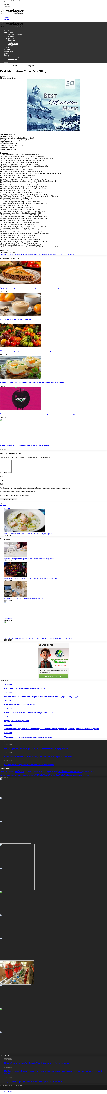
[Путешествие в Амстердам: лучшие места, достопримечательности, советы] (17, 913)
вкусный (7, 771)
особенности (64, 771)
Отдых (6, 47)
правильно (90, 771)
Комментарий (5, 472)
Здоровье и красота (11, 38)
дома (25, 771)
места (56, 771)
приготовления (28, 775)
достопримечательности (34, 771)
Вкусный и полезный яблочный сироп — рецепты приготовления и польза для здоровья (40, 414)
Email (2, 480)
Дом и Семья (8, 32)
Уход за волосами (14, 42)
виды (2, 772)
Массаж (11, 45)
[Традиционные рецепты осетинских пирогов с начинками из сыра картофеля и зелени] (20, 284)
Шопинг (7, 53)
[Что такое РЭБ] (15, 616)
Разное (6, 55)
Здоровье (11, 40)
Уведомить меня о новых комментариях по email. (20, 492)
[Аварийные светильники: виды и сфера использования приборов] (15, 1007)
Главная (7, 30)
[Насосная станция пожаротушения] (17, 983)
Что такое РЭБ (9, 618)
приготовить (19, 775)
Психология (8, 51)
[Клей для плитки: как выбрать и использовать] (17, 960)
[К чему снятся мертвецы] (17, 866)
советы (86, 775)
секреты (79, 775)
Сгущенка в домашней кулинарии (15, 319)
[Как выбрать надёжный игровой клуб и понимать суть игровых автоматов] (15, 577)
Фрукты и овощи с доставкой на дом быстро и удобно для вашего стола (33, 351)
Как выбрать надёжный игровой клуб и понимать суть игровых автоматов (31, 578)
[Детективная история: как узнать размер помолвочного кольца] (17, 936)
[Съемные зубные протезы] (20, 1054)
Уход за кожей (13, 44)
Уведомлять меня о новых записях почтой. (18, 495)
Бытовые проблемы (15, 34)
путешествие (42, 774)
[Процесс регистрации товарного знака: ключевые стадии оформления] (15, 557)
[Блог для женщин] (12, 14)
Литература (12, 59)
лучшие (50, 771)
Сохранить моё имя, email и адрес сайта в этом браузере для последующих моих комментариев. (37, 488)
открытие (84, 771)
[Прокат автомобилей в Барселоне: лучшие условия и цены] (15, 819)
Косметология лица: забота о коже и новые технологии (24, 598)
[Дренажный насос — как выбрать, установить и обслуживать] (16, 1030)
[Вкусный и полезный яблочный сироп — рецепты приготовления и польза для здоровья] (20, 410)
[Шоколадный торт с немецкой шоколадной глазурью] (20, 441)
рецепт (71, 775)
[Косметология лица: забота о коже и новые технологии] (15, 596)
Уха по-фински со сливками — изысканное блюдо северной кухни (28, 534)
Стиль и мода (9, 36)
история (45, 771)
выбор (12, 771)
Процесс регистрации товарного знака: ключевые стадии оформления (29, 559)
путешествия (59, 774)
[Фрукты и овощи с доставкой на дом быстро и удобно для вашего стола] (20, 347)
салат (75, 775)
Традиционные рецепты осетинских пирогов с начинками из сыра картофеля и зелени (39, 288)
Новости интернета (15, 57)
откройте (76, 771)
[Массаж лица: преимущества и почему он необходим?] (20, 796)
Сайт (2, 484)
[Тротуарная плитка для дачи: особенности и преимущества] (17, 890)
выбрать (19, 771)
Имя (2, 476)
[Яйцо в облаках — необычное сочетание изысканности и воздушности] (20, 378)
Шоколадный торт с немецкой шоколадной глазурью (24, 445)
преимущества (7, 775)
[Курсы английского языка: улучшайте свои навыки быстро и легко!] (15, 843)
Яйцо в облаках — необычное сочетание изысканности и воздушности (32, 382)
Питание (7, 49)
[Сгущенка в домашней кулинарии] (20, 315)
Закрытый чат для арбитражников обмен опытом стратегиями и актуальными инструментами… (38, 638)
